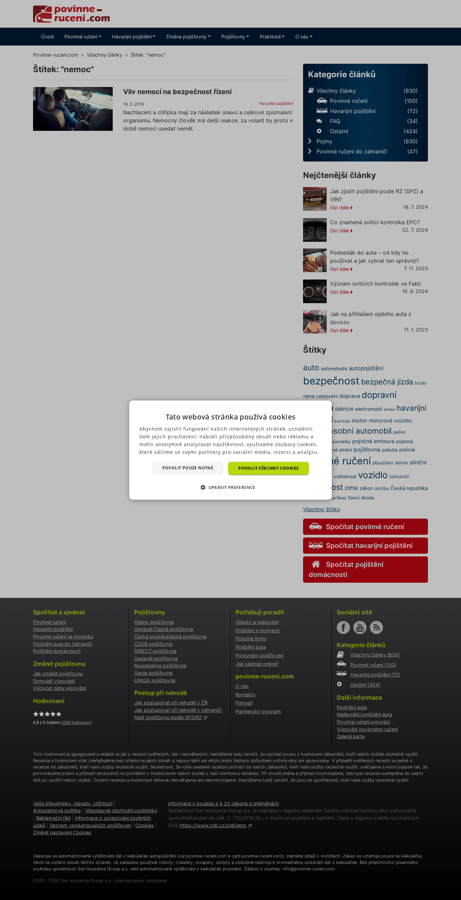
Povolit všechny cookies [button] (268, 468)
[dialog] (230, 449)
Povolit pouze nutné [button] (188, 467)
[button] (230, 487)
